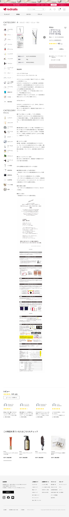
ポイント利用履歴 (54, 495)
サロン (60, 487)
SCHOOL (46, 4)
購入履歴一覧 (53, 484)
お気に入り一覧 (54, 487)
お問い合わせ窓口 (45, 492)
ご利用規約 (22, 509)
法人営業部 (61, 492)
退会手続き (53, 497)
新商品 (18, 14)
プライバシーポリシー (30, 509)
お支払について (35, 492)
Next (44, 37)
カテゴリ (28, 14)
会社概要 (4, 509)
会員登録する (8, 492)
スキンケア (22, 22)
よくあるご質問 (45, 484)
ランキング (7, 14)
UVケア (27, 22)
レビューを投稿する (12, 397)
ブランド (40, 14)
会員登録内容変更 (54, 489)
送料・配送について (35, 495)
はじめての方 (34, 484)
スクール (60, 489)
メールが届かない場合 (46, 487)
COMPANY (38, 4)
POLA (38, 22)
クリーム (33, 22)
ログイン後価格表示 (55, 40)
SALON (42, 4)
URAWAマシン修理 (45, 489)
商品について (34, 489)
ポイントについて (35, 497)
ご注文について (35, 487)
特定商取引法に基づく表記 (13, 509)
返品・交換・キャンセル (36, 500)
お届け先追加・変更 (54, 492)
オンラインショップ (62, 484)
